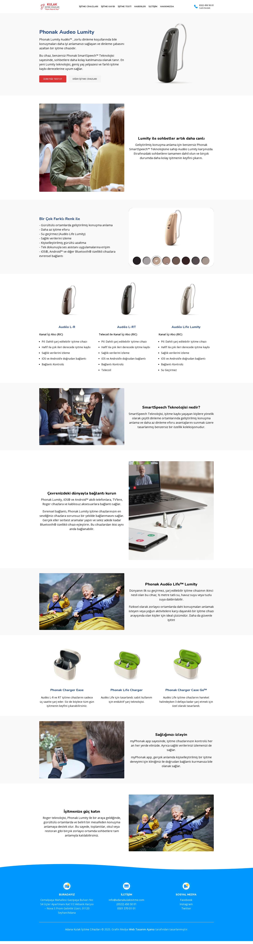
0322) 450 (123, 904)
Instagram (186, 904)
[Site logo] (50, 6)
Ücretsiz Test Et (52, 78)
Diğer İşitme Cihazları (85, 78)
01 (134, 904)
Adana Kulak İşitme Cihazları (83, 929)
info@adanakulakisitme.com (126, 900)
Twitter (186, 908)
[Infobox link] (204, 7)
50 (131, 904)
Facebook (186, 900)
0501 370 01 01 (126, 908)
